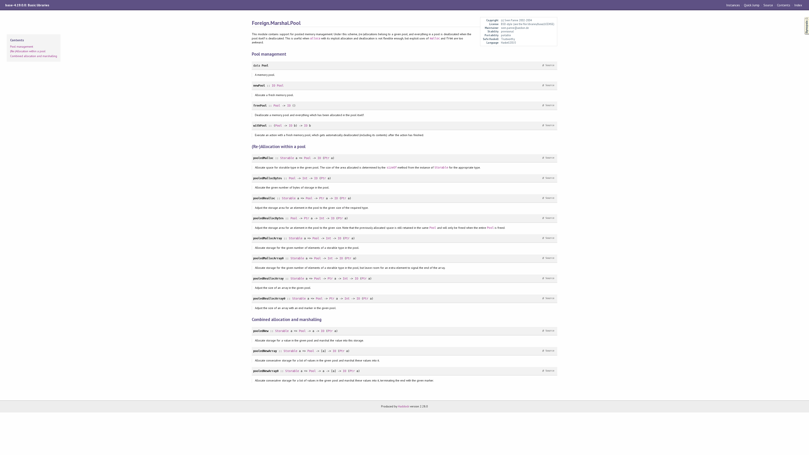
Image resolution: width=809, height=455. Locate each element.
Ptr (326, 158)
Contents (783, 5)
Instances (733, 5)
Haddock (403, 406)
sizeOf (392, 167)
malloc (435, 38)
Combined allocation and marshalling (33, 56)
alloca (315, 38)
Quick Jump (751, 5)
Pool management (21, 46)
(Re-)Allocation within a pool (28, 51)
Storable (287, 158)
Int (304, 178)
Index (798, 5)
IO (273, 85)
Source (768, 5)
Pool (280, 85)
